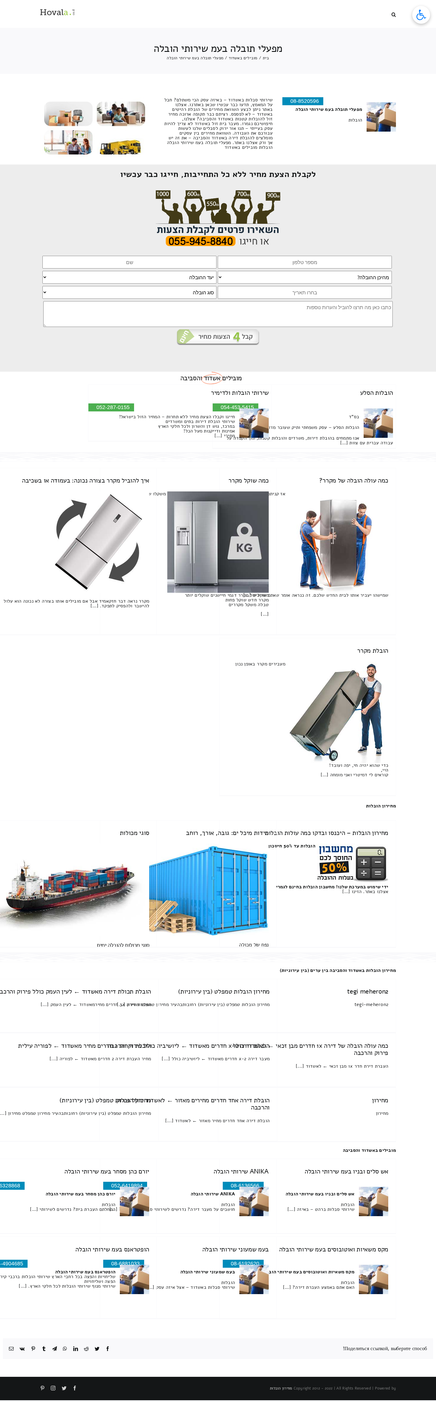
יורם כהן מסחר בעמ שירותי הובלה (106, 1171)
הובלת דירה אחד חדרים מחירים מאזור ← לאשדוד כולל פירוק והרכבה (193, 1104)
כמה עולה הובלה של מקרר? (353, 480)
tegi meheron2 (367, 991)
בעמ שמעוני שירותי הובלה (235, 1249)
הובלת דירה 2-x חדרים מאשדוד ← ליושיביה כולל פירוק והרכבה (189, 1045)
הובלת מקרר (372, 650)
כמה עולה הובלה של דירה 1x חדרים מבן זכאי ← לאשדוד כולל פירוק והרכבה (310, 1049)
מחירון (380, 1100)
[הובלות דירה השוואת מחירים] (218, 192)
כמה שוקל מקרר (248, 480)
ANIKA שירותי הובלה (241, 1171)
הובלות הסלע (376, 392)
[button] (394, 14)
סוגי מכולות (134, 832)
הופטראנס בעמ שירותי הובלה (112, 1249)
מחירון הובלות (381, 806)
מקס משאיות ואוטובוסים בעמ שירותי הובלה (333, 1249)
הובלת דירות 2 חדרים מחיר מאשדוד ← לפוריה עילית (84, 1045)
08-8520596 (304, 101)
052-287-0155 (113, 407)
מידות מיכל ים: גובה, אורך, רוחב (227, 832)
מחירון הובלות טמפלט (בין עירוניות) (224, 991)
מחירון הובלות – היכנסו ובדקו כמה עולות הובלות (326, 832)
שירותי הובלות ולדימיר (240, 392)
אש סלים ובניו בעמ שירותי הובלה (346, 1171)
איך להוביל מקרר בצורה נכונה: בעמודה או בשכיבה (85, 480)
